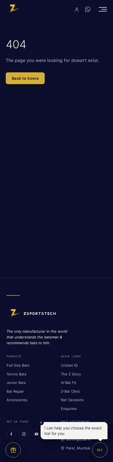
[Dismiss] (41, 422)
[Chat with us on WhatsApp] (87, 9)
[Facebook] (11, 434)
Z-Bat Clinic (70, 391)
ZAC (100, 450)
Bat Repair (15, 391)
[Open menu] (103, 9)
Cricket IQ (69, 365)
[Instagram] (24, 434)
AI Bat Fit (68, 382)
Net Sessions (72, 400)
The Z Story (71, 374)
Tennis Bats (16, 374)
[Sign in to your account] (76, 9)
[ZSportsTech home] (12, 9)
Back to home (25, 78)
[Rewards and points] (13, 450)
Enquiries (69, 408)
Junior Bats (16, 382)
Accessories (17, 400)
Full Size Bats (18, 365)
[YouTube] (36, 434)
